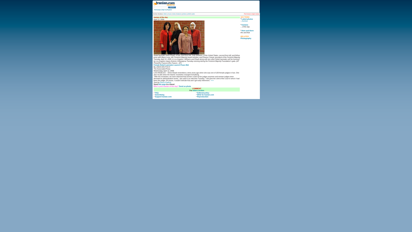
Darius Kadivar (165, 82)
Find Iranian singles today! (251, 14)
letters (165, 14)
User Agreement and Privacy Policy (249, 44)
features (179, 14)
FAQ (156, 93)
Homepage (157, 10)
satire (193, 14)
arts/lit (189, 14)
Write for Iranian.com (205, 95)
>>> (212, 80)
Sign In (164, 10)
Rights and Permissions (249, 47)
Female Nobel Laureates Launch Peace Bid (171, 65)
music (169, 14)
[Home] (164, 5)
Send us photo (185, 86)
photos (184, 14)
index (174, 14)
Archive (245, 21)
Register (169, 10)
